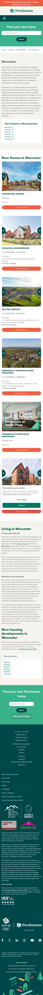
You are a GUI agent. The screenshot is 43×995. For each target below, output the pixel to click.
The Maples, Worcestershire (15, 248)
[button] (5, 176)
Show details (21, 499)
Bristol (25, 544)
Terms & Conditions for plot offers (12, 800)
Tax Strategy (5, 789)
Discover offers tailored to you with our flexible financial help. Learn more (21, 3)
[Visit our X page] (9, 940)
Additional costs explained (21, 744)
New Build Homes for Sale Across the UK (21, 966)
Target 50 (21, 759)
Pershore (7, 669)
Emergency (21, 765)
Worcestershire (33, 50)
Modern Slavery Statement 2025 (21, 762)
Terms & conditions (8, 793)
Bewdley (7, 662)
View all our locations (21, 716)
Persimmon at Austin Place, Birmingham (15, 435)
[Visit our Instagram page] (24, 940)
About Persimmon (21, 740)
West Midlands (21, 50)
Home (4, 50)
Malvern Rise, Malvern (13, 194)
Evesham (7, 664)
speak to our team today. (28, 649)
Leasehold (21, 756)
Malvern (7, 667)
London (19, 544)
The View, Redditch (11, 309)
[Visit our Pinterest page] (40, 940)
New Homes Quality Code (10, 774)
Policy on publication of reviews (12, 796)
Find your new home (21, 732)
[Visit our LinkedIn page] (17, 940)
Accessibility (5, 782)
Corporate (21, 750)
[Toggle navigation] (4, 18)
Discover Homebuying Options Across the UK (21, 972)
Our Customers (22, 747)
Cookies (4, 785)
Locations (11, 50)
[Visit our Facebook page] (2, 940)
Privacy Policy (6, 778)
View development (22, 207)
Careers (21, 752)
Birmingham (6, 546)
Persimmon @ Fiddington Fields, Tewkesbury (18, 371)
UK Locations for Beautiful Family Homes (21, 969)
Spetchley (7, 674)
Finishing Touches (21, 737)
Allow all (21, 505)
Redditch (7, 671)
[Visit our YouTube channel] (32, 940)
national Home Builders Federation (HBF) (15, 890)
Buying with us (21, 735)
